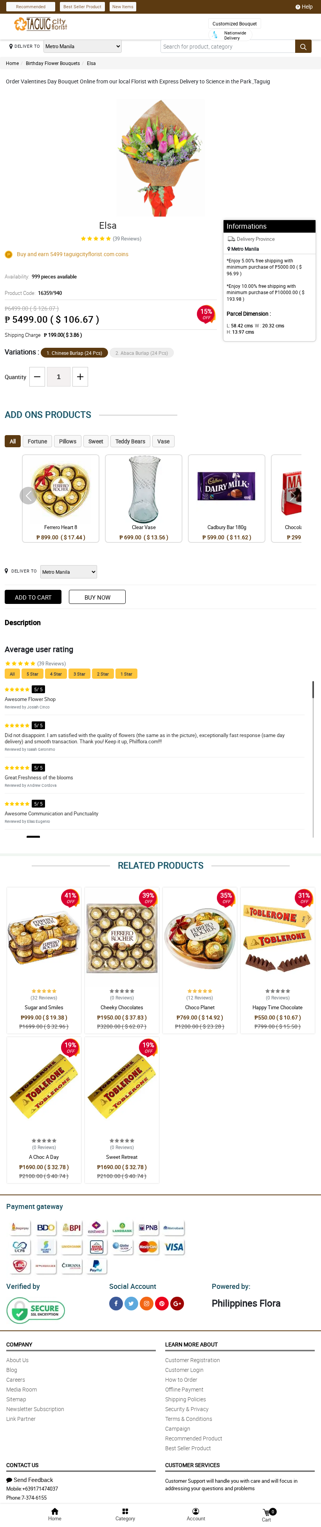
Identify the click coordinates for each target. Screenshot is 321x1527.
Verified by (23, 1286)
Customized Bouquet (235, 23)
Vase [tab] (163, 441)
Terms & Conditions (188, 1418)
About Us (17, 1360)
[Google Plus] (177, 1303)
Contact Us (22, 1465)
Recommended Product (193, 1438)
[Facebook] (116, 1303)
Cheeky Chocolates (122, 1007)
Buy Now (97, 597)
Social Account (132, 1286)
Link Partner (21, 1418)
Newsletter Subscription (35, 1409)
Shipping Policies (185, 1399)
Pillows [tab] (67, 441)
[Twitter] (131, 1303)
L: (240, 325)
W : (269, 325)
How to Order (181, 1379)
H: (240, 332)
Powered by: (231, 1286)
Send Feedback (33, 1480)
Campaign (177, 1428)
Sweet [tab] (95, 441)
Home (12, 63)
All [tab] (13, 441)
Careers (15, 1379)
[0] (266, 1512)
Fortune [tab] (37, 441)
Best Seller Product (82, 6)
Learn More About (191, 1344)
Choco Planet (200, 1007)
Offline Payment (184, 1389)
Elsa (91, 63)
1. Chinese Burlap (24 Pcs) (74, 353)
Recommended (30, 6)
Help (307, 6)
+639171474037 (40, 1488)
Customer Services (192, 1465)
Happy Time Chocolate (277, 1007)
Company (19, 1344)
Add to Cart (33, 597)
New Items (122, 6)
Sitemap (16, 1399)
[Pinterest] (162, 1303)
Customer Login (184, 1369)
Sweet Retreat (121, 1156)
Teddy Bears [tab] (130, 441)
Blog (11, 1369)
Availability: (41, 276)
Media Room (21, 1389)
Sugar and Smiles (44, 1007)
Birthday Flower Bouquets (53, 63)
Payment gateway (34, 1206)
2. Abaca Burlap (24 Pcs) (141, 353)
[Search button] (303, 46)
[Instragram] (146, 1303)
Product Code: (33, 292)
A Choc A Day (44, 1156)
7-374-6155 (34, 1497)
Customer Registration (192, 1360)
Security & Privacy (187, 1409)
